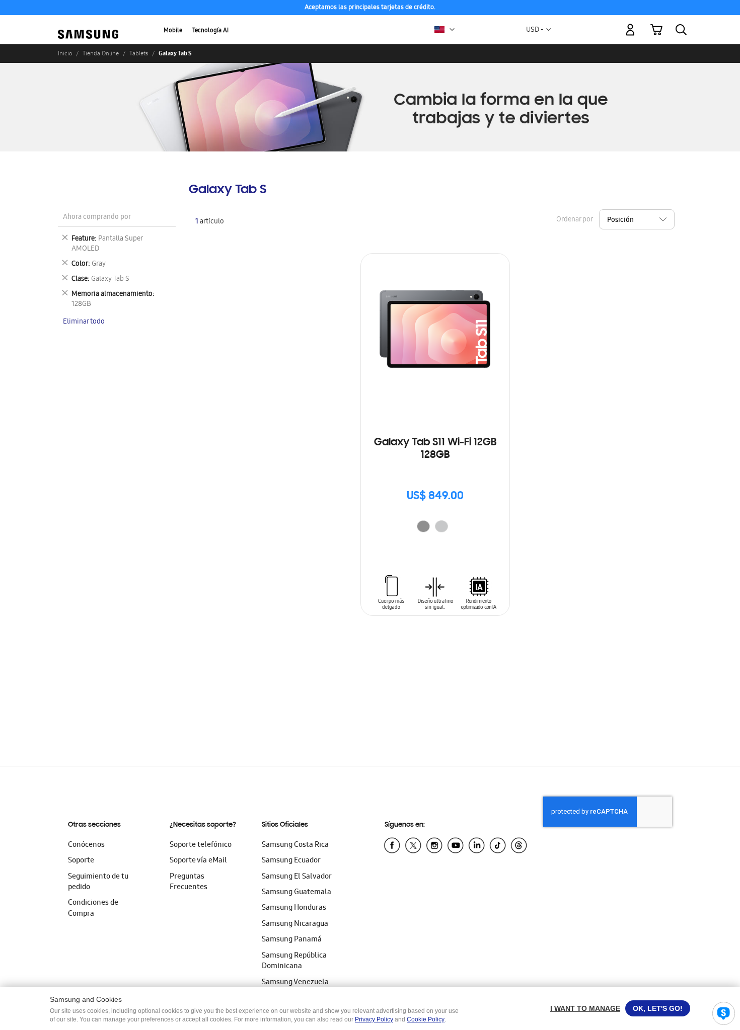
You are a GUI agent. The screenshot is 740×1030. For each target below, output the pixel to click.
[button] (452, 29)
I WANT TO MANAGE (585, 1008)
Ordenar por (574, 219)
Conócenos (86, 845)
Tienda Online (101, 53)
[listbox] (435, 527)
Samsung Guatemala (296, 893)
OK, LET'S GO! (658, 1008)
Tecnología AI (210, 31)
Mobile (173, 31)
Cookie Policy (426, 1019)
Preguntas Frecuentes (188, 882)
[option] (423, 526)
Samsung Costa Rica (295, 845)
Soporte (81, 861)
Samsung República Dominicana (294, 961)
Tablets (138, 53)
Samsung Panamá (292, 940)
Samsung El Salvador (297, 877)
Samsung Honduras (294, 908)
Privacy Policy (374, 1019)
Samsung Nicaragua (295, 924)
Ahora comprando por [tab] (97, 217)
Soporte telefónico (201, 845)
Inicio (65, 53)
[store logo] (88, 24)
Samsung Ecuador (291, 861)
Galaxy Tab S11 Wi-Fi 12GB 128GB (435, 449)
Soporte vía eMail (198, 861)
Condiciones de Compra (93, 908)
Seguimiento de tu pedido (98, 882)
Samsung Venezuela (295, 983)
